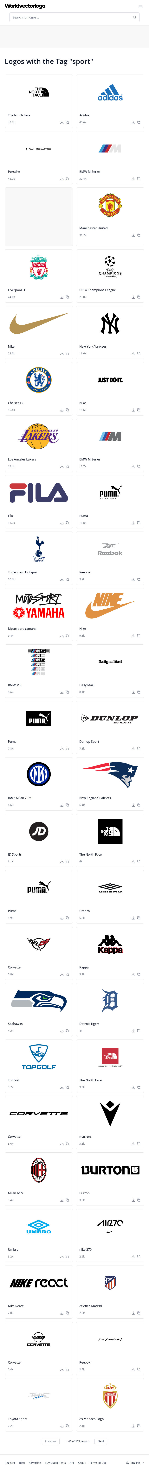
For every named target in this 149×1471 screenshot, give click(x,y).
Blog (22, 1463)
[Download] (62, 122)
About (82, 1463)
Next (101, 1441)
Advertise (35, 1463)
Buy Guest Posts (55, 1463)
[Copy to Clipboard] (67, 122)
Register (10, 1463)
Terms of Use (98, 1463)
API (72, 1463)
